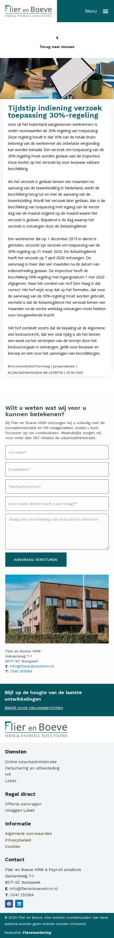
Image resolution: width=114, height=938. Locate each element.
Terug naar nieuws (57, 47)
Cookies (12, 846)
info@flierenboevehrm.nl (32, 666)
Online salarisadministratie (31, 761)
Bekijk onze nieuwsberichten (34, 707)
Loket (10, 780)
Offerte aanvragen (23, 804)
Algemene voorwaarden (28, 833)
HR (8, 774)
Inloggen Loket (19, 810)
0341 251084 (21, 671)
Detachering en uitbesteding (32, 768)
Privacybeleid (18, 840)
